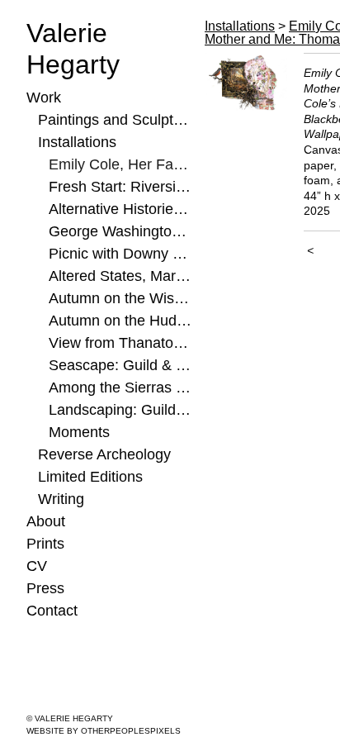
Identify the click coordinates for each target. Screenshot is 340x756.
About (45, 521)
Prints (45, 543)
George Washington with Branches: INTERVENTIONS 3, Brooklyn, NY (120, 231)
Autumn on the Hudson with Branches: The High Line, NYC (120, 320)
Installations (77, 142)
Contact (52, 610)
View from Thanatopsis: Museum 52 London (120, 343)
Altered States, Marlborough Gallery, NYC (120, 276)
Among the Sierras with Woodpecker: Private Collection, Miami (120, 387)
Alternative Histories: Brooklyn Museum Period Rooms (120, 209)
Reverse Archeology (104, 454)
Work (43, 97)
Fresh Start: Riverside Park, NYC (120, 186)
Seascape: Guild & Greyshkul (120, 365)
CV (36, 566)
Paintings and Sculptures (115, 120)
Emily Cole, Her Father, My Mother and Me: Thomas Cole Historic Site (120, 164)
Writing (61, 499)
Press (45, 588)
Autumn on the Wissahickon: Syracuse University (120, 298)
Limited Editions (90, 476)
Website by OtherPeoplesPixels (103, 730)
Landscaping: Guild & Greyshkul (120, 410)
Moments (79, 432)
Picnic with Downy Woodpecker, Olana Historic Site (120, 253)
